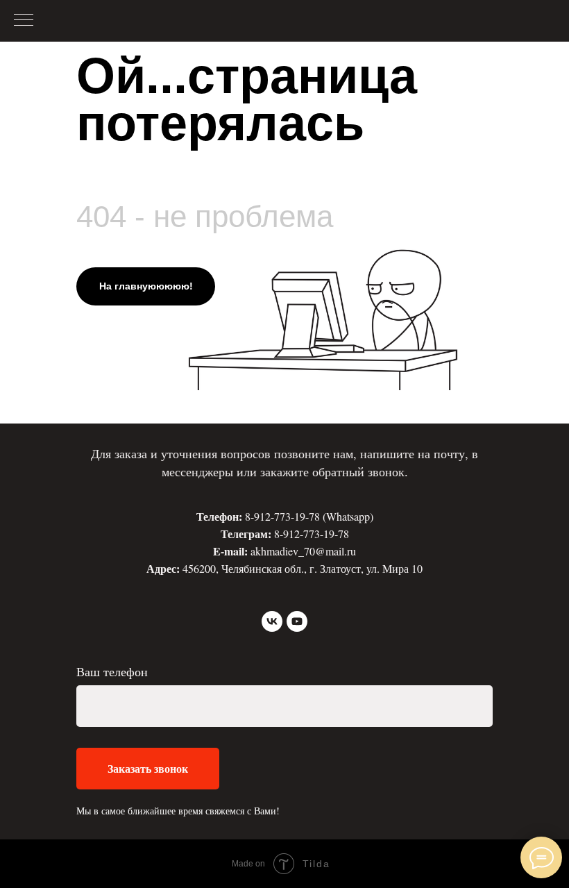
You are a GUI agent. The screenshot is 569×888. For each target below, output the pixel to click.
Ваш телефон (112, 671)
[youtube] (297, 621)
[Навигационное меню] (23, 21)
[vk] (272, 621)
